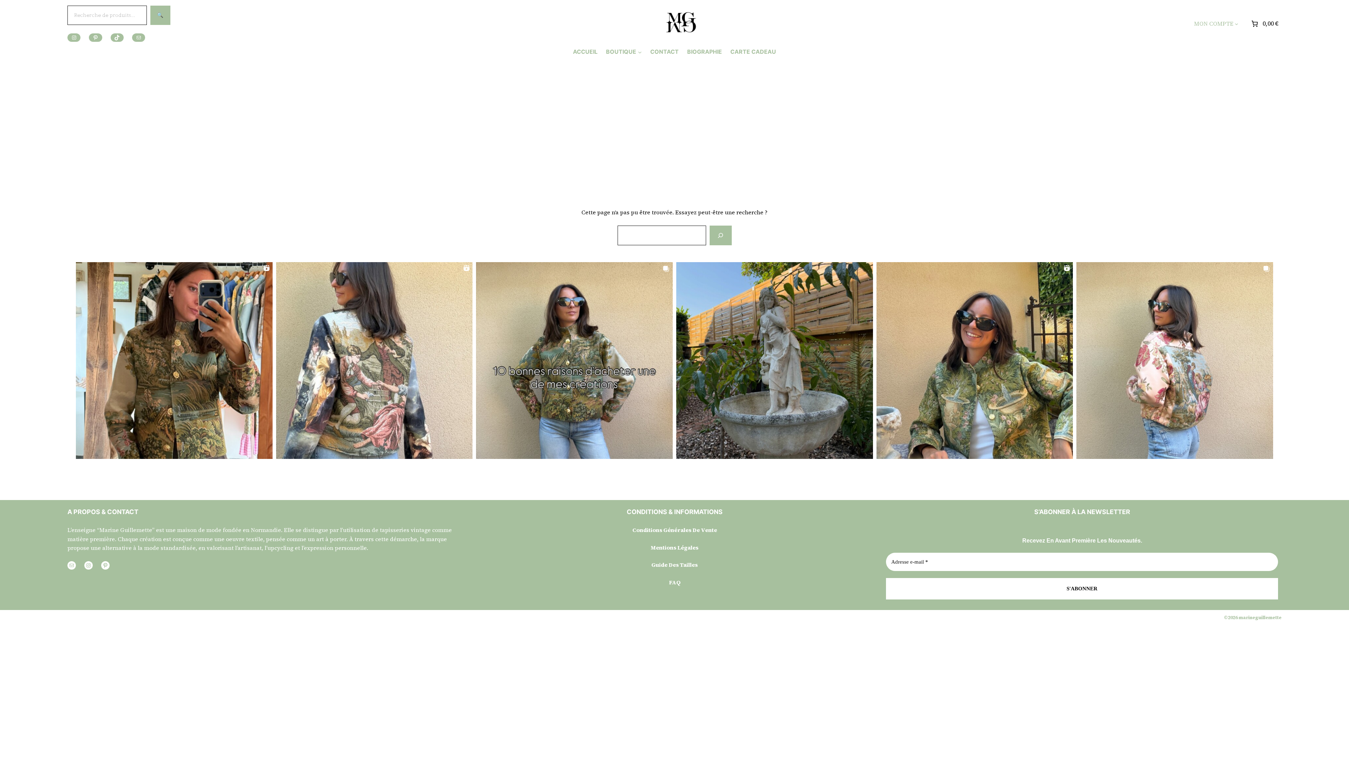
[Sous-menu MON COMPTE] (1236, 24)
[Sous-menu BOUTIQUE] (640, 52)
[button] (174, 360)
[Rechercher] (720, 235)
